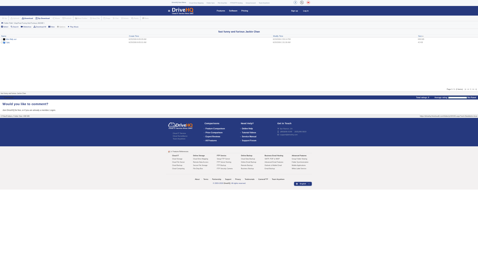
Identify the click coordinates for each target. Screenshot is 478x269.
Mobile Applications (299, 165)
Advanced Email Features (274, 162)
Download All (41, 27)
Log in (306, 11)
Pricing (244, 11)
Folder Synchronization (300, 162)
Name (3, 36)
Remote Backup (247, 165)
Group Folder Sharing (299, 159)
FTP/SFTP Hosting (236, 3)
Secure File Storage (200, 165)
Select (5, 27)
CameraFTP (263, 179)
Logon (52, 110)
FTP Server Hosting (224, 162)
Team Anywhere (264, 3)
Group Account (251, 3)
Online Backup (246, 156)
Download (28, 18)
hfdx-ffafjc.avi (11, 39)
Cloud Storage (177, 159)
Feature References (180, 151)
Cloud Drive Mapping (196, 3)
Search (16, 27)
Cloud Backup (177, 165)
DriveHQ (227, 183)
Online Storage (199, 156)
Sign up (294, 11)
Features (221, 11)
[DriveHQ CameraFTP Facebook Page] (295, 2)
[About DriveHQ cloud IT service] (180, 127)
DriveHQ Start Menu (179, 2)
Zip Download (44, 18)
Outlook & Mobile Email (273, 165)
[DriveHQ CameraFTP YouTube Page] (308, 2)
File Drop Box (222, 3)
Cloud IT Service (179, 133)
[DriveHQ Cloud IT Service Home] (181, 10)
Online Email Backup (248, 162)
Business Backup (247, 168)
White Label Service (299, 168)
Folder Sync (211, 3)
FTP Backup (221, 165)
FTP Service (221, 156)
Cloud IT (175, 156)
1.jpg (7, 42)
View (53, 27)
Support (228, 179)
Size (420, 36)
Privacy (238, 179)
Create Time (134, 36)
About (197, 179)
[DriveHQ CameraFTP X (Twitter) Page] (302, 2)
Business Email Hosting (274, 156)
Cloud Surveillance (180, 136)
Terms (205, 179)
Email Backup (270, 168)
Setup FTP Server (223, 159)
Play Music (74, 27)
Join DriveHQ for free (11, 110)
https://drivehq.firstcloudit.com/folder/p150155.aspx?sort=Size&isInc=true (448, 116)
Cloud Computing (178, 168)
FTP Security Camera (225, 168)
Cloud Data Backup (248, 159)
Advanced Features (299, 156)
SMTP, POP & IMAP (272, 159)
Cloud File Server (178, 162)
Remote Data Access (200, 162)
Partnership (216, 179)
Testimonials (249, 179)
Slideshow (27, 27)
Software (233, 11)
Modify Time (278, 36)
